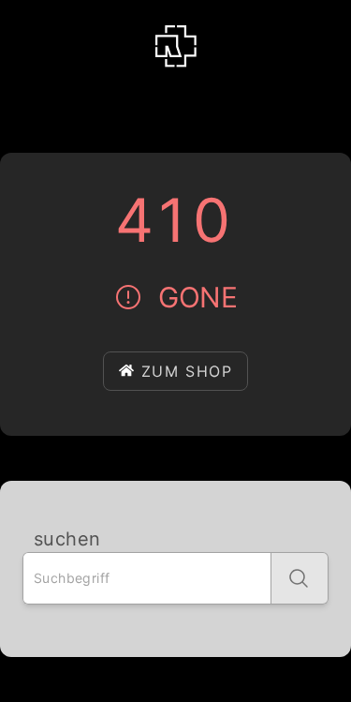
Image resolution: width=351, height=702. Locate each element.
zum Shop (187, 371)
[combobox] (146, 578)
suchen (67, 539)
